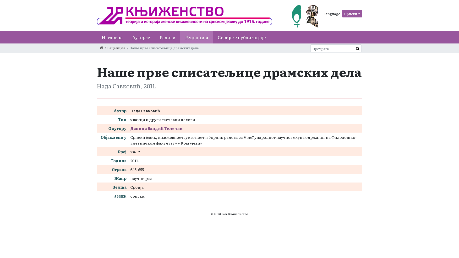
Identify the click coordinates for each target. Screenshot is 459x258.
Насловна (112, 37)
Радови (167, 37)
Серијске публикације (242, 37)
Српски (350, 13)
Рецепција (196, 37)
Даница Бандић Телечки (156, 128)
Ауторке (141, 37)
